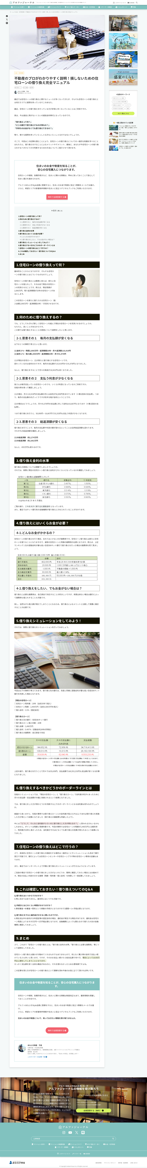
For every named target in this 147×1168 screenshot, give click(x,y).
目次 (54, 210)
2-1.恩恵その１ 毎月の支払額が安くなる (35, 222)
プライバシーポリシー (110, 1163)
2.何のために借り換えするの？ (29, 219)
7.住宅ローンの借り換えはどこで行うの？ (33, 248)
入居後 (26, 87)
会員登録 (131, 2)
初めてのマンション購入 (118, 98)
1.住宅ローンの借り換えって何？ (30, 216)
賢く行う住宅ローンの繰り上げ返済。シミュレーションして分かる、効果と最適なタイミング (128, 141)
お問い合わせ (134, 1163)
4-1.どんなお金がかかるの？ (30, 236)
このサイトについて (120, 2)
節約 (32, 87)
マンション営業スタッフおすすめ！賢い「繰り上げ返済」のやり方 (128, 127)
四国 (128, 108)
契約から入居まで (117, 105)
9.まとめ (21, 254)
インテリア (127, 105)
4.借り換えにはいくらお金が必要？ (31, 233)
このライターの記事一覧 (37, 1057)
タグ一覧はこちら (123, 113)
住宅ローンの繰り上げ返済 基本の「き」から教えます (128, 147)
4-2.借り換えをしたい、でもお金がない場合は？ (37, 239)
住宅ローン (18, 87)
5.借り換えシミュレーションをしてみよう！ (34, 242)
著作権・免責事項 (123, 1163)
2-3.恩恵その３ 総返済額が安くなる (33, 228)
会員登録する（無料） (93, 1110)
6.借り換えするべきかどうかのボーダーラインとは (36, 245)
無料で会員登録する (56, 197)
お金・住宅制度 (19, 73)
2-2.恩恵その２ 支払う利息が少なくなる (35, 225)
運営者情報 (99, 1163)
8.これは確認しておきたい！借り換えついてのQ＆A (37, 251)
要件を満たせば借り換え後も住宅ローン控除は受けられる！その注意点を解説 (128, 134)
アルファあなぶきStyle (68, 1086)
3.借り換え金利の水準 (26, 231)
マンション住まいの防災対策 (119, 101)
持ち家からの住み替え (118, 108)
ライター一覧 (77, 1154)
